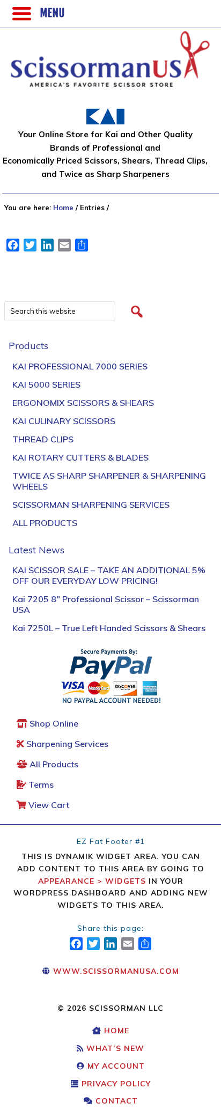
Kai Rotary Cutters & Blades (80, 457)
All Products (44, 522)
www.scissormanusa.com (114, 971)
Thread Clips (42, 439)
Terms (40, 784)
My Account (115, 1066)
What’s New (114, 1048)
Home (115, 1030)
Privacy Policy (115, 1084)
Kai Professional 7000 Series (80, 366)
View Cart (47, 804)
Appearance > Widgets (92, 881)
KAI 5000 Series (46, 384)
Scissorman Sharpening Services (91, 504)
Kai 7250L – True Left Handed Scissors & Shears (108, 628)
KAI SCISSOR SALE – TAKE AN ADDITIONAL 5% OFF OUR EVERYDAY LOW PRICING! (108, 575)
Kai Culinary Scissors (63, 421)
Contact (115, 1101)
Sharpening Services (66, 743)
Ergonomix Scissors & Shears (83, 402)
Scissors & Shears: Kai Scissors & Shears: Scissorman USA (84, 53)
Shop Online (52, 723)
